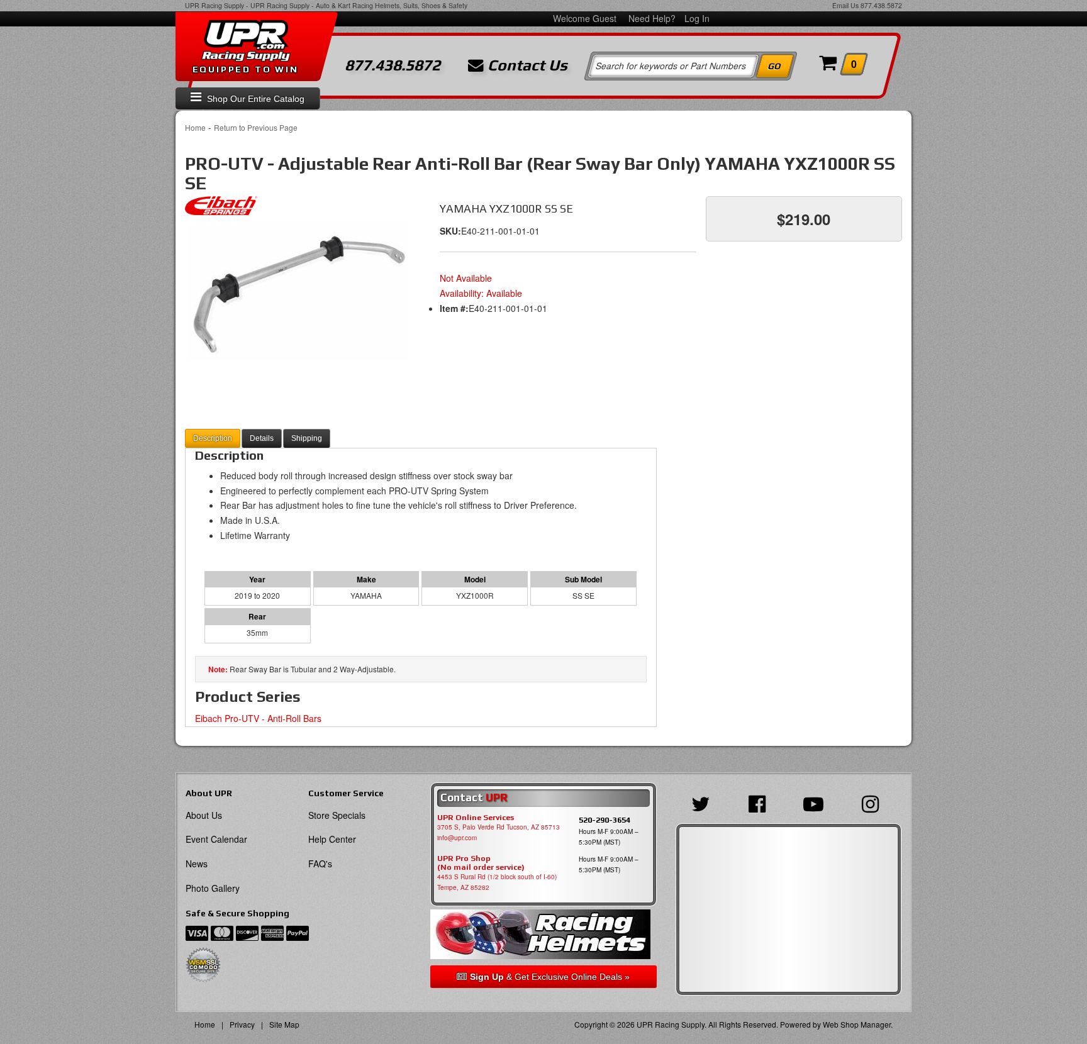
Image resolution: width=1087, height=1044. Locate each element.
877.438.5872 (881, 5)
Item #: (454, 308)
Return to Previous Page (256, 127)
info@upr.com (457, 837)
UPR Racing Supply (214, 5)
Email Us (845, 5)
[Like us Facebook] (760, 802)
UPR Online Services (475, 817)
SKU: (450, 231)
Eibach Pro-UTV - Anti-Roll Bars (258, 718)
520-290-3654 (604, 820)
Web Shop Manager (857, 1024)
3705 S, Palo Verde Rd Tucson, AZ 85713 (498, 827)
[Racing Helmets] (543, 934)
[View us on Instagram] (873, 802)
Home (195, 127)
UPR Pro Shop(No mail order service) (481, 863)
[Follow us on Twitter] (703, 802)
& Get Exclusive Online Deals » (550, 977)
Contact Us (525, 65)
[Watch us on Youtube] (816, 802)
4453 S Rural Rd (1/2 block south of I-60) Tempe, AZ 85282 (497, 882)
